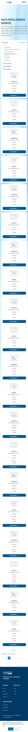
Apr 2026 (14, 314)
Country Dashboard (9, 51)
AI (4, 45)
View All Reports (22, 42)
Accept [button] (10, 729)
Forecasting (6, 56)
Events (15, 693)
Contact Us (5, 696)
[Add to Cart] (14, 95)
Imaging (14, 170)
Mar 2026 (14, 427)
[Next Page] (21, 658)
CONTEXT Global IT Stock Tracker (11, 49)
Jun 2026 (14, 88)
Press (15, 691)
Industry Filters (7, 66)
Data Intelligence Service (10, 54)
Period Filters (7, 69)
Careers (4, 691)
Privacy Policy (5, 704)
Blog (15, 688)
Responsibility (5, 693)
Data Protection (6, 707)
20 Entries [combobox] (13, 650)
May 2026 (14, 201)
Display (14, 114)
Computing (14, 86)
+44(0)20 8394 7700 (7, 717)
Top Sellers (7, 60)
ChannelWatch (7, 47)
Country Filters (7, 63)
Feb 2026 (14, 547)
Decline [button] (17, 729)
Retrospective (7, 58)
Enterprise (14, 142)
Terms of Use (5, 710)
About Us (4, 688)
